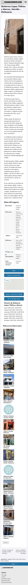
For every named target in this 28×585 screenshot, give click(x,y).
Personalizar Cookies (5, 578)
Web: (14, 270)
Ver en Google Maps (14, 298)
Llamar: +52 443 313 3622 (14, 294)
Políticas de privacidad (6, 582)
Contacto (3, 577)
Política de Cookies (5, 580)
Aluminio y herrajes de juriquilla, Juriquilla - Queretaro (7, 551)
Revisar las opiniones (14, 275)
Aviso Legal (3, 575)
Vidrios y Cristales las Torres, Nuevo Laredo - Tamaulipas (21, 551)
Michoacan (6, 542)
